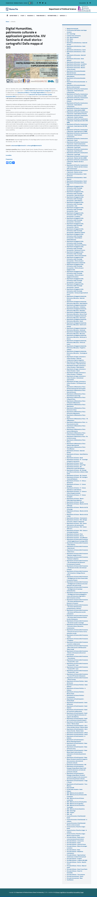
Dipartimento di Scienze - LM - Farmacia (77, 475)
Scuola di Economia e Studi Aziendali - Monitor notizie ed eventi (76, 824)
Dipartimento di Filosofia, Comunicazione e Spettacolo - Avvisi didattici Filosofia (77, 112)
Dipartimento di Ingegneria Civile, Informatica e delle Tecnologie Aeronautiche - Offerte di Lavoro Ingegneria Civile (75, 267)
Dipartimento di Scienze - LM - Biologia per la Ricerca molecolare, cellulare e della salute (77, 472)
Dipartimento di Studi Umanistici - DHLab (77, 733)
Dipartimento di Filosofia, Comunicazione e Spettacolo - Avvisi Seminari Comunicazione (77, 135)
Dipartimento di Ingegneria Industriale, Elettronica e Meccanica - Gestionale (76, 329)
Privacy (57, 892)
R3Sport (69, 791)
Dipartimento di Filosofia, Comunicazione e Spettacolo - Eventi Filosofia (77, 150)
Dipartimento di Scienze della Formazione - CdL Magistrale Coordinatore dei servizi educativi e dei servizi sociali (77, 583)
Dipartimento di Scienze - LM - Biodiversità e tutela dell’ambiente (75, 467)
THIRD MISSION (40, 15)
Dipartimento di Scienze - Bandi (75, 458)
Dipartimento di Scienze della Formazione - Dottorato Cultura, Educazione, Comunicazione (77, 626)
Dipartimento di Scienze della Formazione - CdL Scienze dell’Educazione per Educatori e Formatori (77, 601)
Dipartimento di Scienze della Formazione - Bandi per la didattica (77, 558)
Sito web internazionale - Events (75, 876)
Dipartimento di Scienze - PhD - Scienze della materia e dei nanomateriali (77, 524)
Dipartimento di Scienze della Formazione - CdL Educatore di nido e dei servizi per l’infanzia (77, 567)
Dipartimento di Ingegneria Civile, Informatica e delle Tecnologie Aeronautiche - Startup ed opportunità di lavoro (77, 291)
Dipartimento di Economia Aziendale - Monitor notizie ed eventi (76, 86)
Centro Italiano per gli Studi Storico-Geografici (38, 91)
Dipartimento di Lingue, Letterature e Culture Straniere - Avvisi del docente (76, 363)
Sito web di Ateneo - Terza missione (76, 874)
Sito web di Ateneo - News (73, 850)
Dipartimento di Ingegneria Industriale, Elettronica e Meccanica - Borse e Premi (77, 313)
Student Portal (9, 3)
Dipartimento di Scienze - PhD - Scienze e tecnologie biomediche (77, 531)
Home (7, 21)
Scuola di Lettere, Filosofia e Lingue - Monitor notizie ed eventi (76, 834)
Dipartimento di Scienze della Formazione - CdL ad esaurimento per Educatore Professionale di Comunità (77, 562)
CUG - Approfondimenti (73, 37)
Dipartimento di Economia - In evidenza (77, 64)
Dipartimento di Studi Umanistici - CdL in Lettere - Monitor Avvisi (77, 723)
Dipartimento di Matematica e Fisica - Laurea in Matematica (76, 430)
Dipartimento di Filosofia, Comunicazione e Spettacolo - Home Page (77, 153)
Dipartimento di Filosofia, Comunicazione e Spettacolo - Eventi (77, 139)
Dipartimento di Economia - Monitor (76, 66)
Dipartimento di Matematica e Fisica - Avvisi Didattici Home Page (76, 395)
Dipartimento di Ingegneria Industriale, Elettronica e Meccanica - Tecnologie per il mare (77, 353)
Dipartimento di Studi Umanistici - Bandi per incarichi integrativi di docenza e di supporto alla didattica (77, 715)
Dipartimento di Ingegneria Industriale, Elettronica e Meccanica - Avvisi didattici (77, 302)
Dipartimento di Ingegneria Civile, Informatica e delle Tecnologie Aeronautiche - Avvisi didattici (75, 198)
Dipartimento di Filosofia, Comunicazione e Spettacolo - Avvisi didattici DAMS (77, 109)
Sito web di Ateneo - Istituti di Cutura (76, 844)
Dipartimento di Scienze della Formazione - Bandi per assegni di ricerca (77, 554)
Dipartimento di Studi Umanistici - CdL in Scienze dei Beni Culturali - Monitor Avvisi (77, 726)
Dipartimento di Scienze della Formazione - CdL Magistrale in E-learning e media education (77, 589)
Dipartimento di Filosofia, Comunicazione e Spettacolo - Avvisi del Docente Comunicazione (77, 90)
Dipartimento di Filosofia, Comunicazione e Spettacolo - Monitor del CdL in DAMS (77, 157)
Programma (9, 159)
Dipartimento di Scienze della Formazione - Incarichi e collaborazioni (77, 643)
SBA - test (69, 814)
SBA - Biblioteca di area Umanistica (76, 809)
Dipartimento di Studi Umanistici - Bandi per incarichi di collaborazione (77, 710)
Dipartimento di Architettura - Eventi (76, 50)
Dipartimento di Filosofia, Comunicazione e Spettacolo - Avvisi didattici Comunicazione (77, 104)
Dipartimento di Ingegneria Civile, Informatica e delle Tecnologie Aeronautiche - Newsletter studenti (76, 230)
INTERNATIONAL (52, 15)
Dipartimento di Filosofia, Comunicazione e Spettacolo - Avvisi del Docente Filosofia (77, 99)
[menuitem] (7, 16)
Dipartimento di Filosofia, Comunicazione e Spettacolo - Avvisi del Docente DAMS (77, 95)
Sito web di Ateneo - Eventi (74, 843)
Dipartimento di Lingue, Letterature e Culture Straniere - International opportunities (76, 378)
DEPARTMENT (13, 15)
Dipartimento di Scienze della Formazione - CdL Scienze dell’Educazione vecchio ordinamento (77, 612)
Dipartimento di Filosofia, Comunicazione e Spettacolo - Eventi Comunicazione (77, 143)
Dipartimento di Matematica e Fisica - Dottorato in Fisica (76, 409)
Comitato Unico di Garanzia (74, 36)
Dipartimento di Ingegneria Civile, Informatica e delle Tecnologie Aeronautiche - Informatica (75, 220)
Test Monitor (70, 880)
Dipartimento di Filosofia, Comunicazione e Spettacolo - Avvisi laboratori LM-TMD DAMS (77, 126)
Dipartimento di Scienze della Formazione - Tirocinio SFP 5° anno (77, 671)
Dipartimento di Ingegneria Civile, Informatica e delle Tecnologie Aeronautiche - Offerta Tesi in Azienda (76, 253)
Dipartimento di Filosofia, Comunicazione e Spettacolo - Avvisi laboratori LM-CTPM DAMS (77, 120)
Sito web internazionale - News (75, 878)
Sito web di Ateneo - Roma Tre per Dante (77, 869)
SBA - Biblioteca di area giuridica (75, 804)
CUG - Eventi (70, 39)
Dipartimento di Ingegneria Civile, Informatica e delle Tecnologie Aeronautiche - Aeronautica (75, 188)
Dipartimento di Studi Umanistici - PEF (76, 764)
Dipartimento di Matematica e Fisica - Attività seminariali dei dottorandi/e (76, 387)
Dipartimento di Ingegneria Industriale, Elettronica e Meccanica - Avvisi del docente (76, 298)
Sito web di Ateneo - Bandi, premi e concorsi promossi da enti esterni (75, 838)
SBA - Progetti (70, 812)
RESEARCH (30, 15)
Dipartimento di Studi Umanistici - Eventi (77, 734)
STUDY (22, 15)
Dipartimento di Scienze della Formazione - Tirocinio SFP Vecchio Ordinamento (77, 675)
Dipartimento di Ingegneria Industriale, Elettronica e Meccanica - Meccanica (76, 332)
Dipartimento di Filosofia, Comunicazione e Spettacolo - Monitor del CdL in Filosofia (77, 161)
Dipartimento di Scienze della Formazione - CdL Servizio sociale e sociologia (77, 622)
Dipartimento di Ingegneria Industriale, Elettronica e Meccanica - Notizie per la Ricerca (77, 337)
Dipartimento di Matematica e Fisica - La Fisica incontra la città (77, 423)
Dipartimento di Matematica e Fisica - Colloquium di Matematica (76, 402)
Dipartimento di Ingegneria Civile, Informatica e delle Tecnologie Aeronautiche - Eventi (75, 209)
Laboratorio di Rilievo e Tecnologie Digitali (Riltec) (31, 92)
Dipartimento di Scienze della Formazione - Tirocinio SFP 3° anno (77, 664)
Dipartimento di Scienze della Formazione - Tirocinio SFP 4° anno (77, 668)
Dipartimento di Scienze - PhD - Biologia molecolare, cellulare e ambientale (77, 520)
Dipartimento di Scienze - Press (75, 534)
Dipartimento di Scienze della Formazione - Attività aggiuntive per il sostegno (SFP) (77, 540)
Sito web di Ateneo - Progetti (74, 858)
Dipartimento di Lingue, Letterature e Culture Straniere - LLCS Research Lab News (76, 383)
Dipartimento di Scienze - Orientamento (77, 518)
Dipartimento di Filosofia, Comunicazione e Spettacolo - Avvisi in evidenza (77, 116)
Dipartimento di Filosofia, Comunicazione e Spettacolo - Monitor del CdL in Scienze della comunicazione (77, 167)
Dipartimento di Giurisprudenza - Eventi (77, 181)
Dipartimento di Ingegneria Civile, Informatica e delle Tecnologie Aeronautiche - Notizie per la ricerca (76, 248)
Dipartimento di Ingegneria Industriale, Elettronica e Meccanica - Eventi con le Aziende (76, 324)
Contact (25, 3)
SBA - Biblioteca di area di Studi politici (77, 802)
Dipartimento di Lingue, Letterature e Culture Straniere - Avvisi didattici (76, 366)
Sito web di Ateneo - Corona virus (75, 841)
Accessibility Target (79, 892)
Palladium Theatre (18, 3)
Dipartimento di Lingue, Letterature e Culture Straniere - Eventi (76, 370)
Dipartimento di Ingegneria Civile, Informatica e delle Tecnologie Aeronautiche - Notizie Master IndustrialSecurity (75, 236)
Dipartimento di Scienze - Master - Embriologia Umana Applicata (75, 499)
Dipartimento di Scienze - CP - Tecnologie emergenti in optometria (77, 460)
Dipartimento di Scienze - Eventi (75, 463)
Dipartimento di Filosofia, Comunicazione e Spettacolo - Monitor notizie (77, 171)
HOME (7, 15)
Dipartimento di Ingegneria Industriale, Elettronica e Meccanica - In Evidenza (76, 306)
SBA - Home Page (71, 811)
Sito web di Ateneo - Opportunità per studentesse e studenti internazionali (76, 856)
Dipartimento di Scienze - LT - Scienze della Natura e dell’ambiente (76, 489)
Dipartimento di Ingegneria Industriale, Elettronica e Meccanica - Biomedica (76, 309)
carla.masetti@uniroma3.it (18, 145)
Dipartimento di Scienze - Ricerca (75, 536)
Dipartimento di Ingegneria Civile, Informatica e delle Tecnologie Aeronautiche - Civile (75, 204)
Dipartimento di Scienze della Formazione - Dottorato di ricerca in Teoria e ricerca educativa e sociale (77, 631)
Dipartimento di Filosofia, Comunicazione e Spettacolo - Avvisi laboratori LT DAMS (77, 130)
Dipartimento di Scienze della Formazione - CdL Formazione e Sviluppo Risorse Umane (77, 573)
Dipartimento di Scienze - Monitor (75, 502)
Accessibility (70, 892)
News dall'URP (70, 788)
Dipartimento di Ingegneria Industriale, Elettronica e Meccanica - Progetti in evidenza (76, 347)
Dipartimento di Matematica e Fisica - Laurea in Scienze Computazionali (76, 434)
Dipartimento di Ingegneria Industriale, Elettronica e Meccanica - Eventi (76, 320)
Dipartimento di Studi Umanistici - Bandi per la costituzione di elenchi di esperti (77, 719)
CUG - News (70, 41)
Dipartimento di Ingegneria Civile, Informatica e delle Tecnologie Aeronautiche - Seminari (75, 285)
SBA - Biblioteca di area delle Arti (75, 793)
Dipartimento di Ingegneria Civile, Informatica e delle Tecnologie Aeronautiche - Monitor (75, 225)
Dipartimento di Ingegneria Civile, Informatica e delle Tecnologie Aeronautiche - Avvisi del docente (75, 193)
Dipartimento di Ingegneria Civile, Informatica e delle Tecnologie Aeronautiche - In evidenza (75, 214)
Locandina (8, 155)
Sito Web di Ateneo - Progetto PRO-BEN (77, 860)
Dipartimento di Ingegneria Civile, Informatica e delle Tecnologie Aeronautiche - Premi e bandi (75, 280)
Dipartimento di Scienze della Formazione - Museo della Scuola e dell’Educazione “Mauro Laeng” (77, 647)
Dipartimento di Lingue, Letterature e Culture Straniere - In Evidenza (76, 373)
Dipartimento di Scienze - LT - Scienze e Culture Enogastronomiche (77, 492)
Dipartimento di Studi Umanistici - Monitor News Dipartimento (75, 740)
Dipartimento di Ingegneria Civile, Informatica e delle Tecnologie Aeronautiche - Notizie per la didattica (76, 243)
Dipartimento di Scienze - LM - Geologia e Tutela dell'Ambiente (77, 478)
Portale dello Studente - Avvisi (74, 789)
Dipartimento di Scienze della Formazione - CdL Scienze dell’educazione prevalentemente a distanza (77, 606)
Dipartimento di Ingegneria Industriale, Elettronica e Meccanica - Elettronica (76, 316)
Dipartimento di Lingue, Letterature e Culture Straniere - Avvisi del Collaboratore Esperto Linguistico (76, 358)
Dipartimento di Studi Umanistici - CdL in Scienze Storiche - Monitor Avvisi (77, 730)
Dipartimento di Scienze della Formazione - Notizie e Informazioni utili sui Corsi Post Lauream (77, 653)
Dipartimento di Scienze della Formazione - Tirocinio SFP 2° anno (77, 661)
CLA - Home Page (71, 34)
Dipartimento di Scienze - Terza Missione (77, 537)
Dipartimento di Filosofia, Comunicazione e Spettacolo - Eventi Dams (77, 146)
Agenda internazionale (72, 28)
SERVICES (62, 15)
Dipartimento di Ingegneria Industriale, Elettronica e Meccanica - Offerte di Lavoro (76, 342)
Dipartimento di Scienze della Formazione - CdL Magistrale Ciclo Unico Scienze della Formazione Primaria (77, 578)
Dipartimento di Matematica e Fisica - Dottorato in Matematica (76, 412)
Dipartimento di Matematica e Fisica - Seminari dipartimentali (76, 444)
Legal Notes (63, 892)
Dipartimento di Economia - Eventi (75, 62)
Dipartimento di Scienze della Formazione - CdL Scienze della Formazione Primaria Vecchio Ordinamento (77, 617)
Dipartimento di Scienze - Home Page (76, 465)
